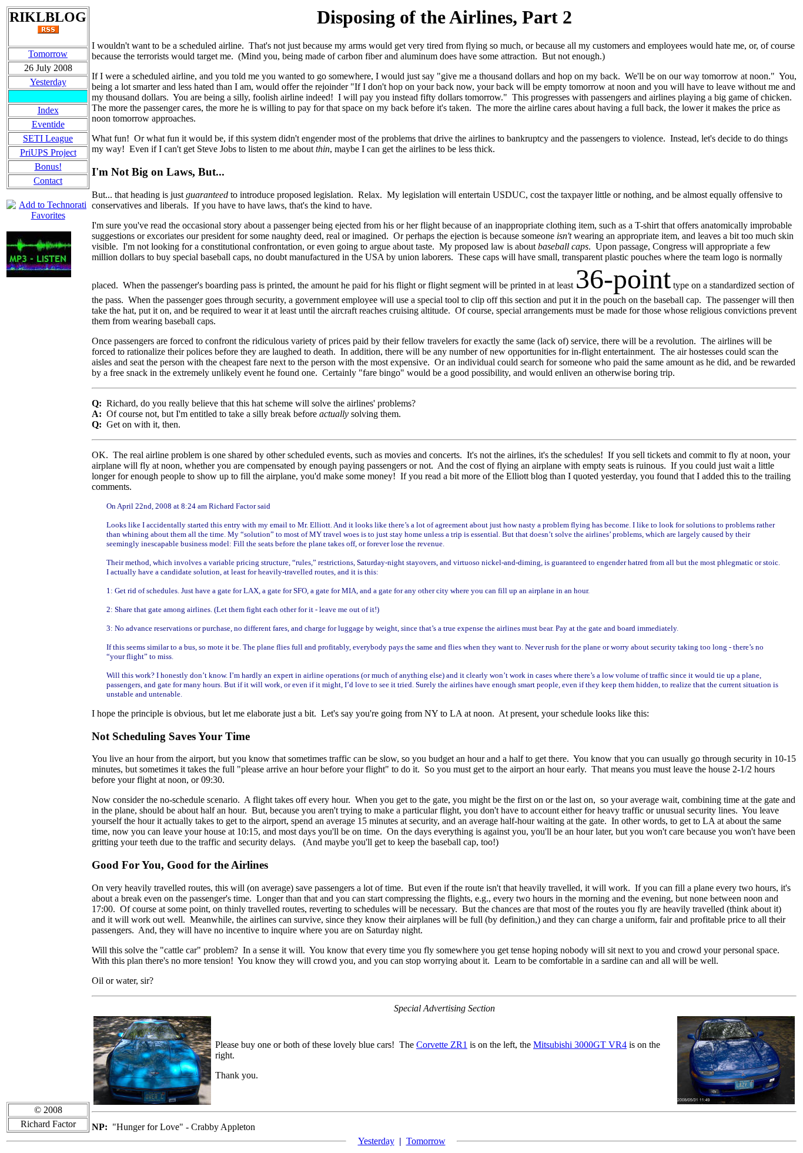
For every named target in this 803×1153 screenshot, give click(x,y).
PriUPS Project (48, 152)
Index (48, 110)
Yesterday (48, 82)
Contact (48, 181)
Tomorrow (48, 54)
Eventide (48, 124)
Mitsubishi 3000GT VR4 (580, 1045)
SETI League (48, 138)
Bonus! (48, 167)
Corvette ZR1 (441, 1045)
